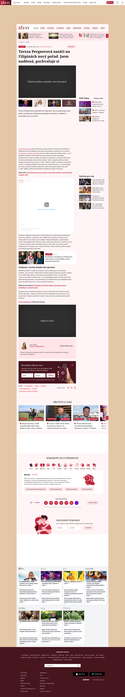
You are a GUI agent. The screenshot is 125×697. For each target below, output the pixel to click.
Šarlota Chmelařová (46, 47)
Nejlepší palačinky (57, 659)
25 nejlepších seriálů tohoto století (28, 621)
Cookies (22, 686)
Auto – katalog (99, 655)
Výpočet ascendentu (87, 657)
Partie (67, 655)
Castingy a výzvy (44, 678)
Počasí (71, 655)
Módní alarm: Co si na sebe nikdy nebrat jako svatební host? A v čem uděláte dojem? (97, 36)
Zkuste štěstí (93, 502)
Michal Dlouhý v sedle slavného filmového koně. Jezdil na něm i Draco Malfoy (31, 425)
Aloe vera (64, 657)
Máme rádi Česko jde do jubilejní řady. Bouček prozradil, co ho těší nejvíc (50, 600)
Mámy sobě (92, 2)
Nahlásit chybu (24, 691)
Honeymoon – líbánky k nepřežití (29, 153)
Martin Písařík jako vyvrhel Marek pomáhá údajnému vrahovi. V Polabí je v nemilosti (85, 426)
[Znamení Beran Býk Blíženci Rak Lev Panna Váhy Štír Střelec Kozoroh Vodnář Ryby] (39, 375)
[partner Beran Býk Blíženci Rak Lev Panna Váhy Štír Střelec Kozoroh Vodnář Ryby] (75, 528)
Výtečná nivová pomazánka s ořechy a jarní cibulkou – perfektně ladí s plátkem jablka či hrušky (95, 584)
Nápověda (42, 686)
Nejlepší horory (45, 655)
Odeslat (50, 375)
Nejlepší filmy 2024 (35, 655)
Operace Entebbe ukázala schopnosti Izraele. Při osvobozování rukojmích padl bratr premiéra (73, 592)
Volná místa (23, 675)
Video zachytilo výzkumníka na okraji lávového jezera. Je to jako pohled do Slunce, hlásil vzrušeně (73, 600)
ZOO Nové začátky (89, 655)
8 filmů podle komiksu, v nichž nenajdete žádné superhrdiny (27, 630)
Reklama (22, 678)
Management (43, 673)
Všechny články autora (66, 345)
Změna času (61, 655)
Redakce (42, 688)
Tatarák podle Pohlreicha (54, 657)
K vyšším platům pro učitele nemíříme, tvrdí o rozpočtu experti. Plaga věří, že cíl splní (28, 583)
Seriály (39, 2)
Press (41, 675)
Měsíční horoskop (71, 489)
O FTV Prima (23, 673)
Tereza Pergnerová (25, 149)
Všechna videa (98, 98)
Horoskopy (47, 2)
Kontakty (42, 680)
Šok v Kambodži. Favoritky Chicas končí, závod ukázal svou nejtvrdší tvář (98, 206)
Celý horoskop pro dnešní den (35, 489)
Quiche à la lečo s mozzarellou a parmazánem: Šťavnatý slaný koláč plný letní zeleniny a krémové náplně (95, 592)
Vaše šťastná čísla (61, 499)
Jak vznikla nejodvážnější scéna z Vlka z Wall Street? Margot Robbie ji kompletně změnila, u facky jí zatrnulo (28, 640)
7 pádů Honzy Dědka (25, 657)
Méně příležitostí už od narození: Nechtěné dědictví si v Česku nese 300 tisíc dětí (37, 36)
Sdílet (72, 47)
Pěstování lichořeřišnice (74, 657)
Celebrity (26, 2)
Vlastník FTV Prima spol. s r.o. (28, 688)
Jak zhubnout (25, 655)
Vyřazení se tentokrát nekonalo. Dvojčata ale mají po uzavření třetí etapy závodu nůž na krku (98, 198)
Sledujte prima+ (56, 2)
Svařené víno (42, 657)
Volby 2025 (35, 657)
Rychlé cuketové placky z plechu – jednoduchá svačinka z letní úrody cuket (95, 600)
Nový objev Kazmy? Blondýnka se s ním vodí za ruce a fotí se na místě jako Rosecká (51, 639)
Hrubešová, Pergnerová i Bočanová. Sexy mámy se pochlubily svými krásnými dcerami (59, 259)
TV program (54, 655)
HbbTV (22, 680)
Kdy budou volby (79, 655)
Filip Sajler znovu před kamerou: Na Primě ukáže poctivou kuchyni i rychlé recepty (98, 190)
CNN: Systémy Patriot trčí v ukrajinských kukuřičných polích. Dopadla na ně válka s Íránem (28, 591)
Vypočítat (88, 528)
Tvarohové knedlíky (99, 657)
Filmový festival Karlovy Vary (72, 2)
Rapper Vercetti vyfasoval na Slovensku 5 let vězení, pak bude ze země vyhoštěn (51, 631)
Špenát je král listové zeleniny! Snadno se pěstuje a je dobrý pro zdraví (73, 623)
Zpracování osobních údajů (47, 683)
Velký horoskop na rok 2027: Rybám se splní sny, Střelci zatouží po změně (66, 35)
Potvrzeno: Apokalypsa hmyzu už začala (73, 582)
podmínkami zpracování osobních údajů (46, 379)
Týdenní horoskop (55, 489)
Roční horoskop (87, 489)
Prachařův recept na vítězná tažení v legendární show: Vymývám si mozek (51, 583)
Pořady (85, 2)
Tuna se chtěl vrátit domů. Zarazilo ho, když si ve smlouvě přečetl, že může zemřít (58, 426)
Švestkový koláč (68, 659)
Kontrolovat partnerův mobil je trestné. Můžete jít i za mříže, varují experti (28, 600)
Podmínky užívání (25, 683)
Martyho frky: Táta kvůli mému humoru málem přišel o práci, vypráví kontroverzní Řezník (50, 623)
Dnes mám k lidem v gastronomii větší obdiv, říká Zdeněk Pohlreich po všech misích (51, 591)
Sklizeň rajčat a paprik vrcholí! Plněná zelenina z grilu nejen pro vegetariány (73, 631)
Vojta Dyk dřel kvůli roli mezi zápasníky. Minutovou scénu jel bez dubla (98, 182)
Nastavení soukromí (45, 691)
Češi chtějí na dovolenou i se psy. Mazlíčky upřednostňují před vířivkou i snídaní (73, 639)
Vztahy (33, 2)
